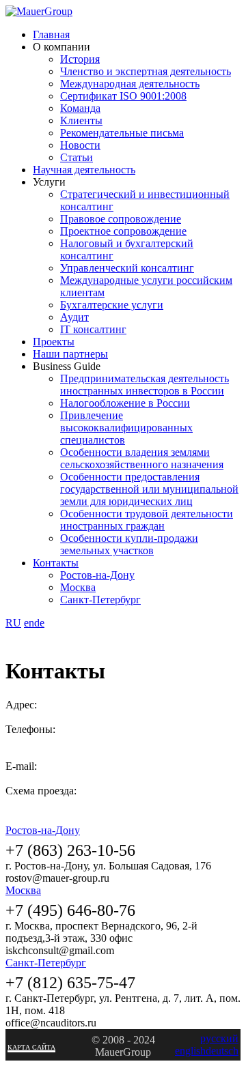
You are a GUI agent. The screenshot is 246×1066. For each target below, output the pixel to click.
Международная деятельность (130, 83)
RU (13, 623)
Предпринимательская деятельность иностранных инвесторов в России (144, 385)
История (80, 59)
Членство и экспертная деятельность (145, 71)
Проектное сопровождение (123, 231)
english (190, 1050)
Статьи (76, 157)
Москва (78, 587)
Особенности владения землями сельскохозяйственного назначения (141, 458)
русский (219, 1038)
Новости (80, 145)
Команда (80, 108)
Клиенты (81, 120)
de (39, 623)
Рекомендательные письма (122, 133)
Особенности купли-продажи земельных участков (129, 544)
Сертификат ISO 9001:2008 (123, 96)
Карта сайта (31, 1047)
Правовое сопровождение (120, 219)
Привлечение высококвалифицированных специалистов (126, 427)
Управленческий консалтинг (127, 268)
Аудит (74, 317)
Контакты (56, 562)
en (29, 623)
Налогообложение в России (125, 403)
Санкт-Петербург (100, 599)
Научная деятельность (84, 169)
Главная (51, 34)
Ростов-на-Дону (97, 575)
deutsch (222, 1050)
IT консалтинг (93, 329)
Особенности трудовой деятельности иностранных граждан (146, 520)
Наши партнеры (70, 354)
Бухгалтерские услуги (111, 305)
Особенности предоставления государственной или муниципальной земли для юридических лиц (149, 489)
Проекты (53, 341)
